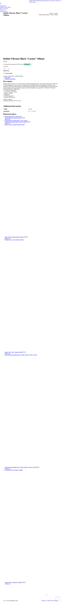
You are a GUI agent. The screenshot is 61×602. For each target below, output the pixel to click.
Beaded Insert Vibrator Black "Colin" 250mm (16, 122)
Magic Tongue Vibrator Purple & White (14, 237)
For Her (10, 76)
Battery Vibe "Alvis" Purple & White (14, 352)
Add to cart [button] (7, 119)
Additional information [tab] (10, 79)
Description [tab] (7, 77)
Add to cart (6, 70)
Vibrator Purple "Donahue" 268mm (13, 582)
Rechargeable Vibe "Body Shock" (13, 117)
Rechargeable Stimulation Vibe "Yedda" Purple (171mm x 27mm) (20, 467)
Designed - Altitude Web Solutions (49, 600)
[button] (7, 73)
